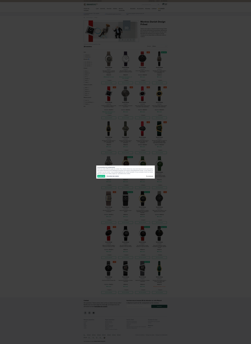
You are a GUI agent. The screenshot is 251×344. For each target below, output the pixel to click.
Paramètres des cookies (113, 176)
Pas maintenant (149, 176)
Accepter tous (101, 176)
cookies (117, 169)
